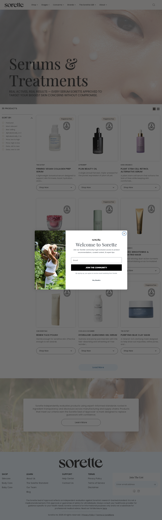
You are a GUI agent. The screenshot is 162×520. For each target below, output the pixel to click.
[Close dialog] (124, 233)
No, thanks (96, 280)
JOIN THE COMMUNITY (96, 267)
